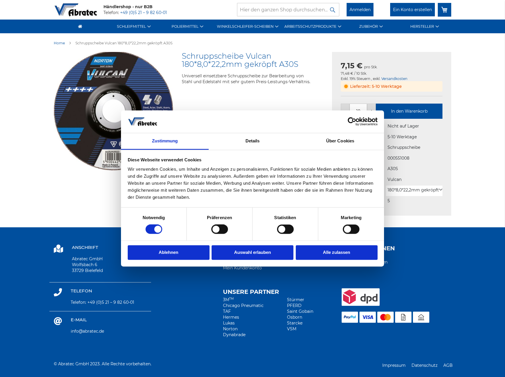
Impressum (394, 365)
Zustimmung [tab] (165, 140)
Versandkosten (394, 78)
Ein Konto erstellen (412, 9)
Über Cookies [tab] (340, 140)
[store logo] (76, 10)
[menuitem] (134, 26)
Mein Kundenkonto (242, 267)
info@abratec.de (87, 331)
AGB (448, 365)
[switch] (219, 230)
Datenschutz (424, 365)
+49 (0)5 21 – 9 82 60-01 (143, 12)
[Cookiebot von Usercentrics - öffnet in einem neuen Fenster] (352, 121)
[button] (415, 190)
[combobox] (288, 9)
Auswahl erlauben (252, 252)
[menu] (252, 26)
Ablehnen (168, 252)
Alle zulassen (336, 252)
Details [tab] (252, 140)
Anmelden (360, 9)
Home (59, 43)
